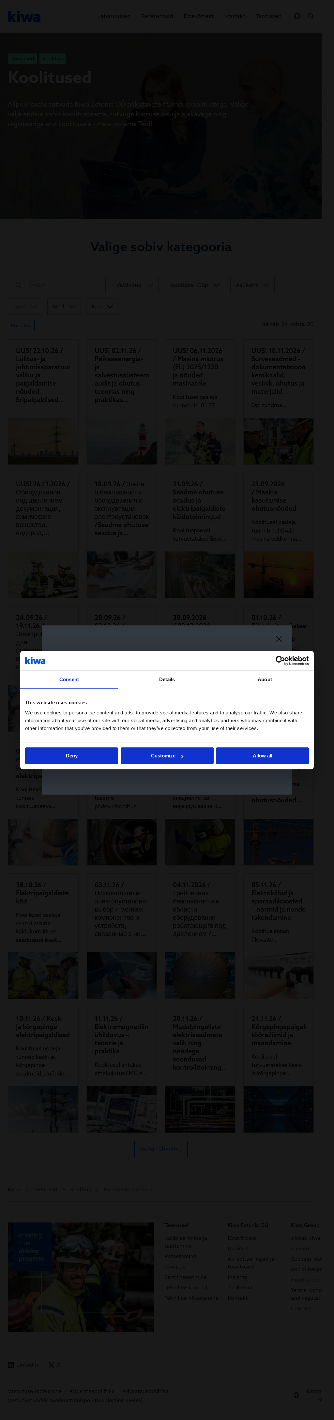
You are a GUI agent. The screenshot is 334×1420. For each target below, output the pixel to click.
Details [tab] (167, 679)
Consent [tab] (69, 679)
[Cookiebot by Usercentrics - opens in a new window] (280, 661)
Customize (163, 755)
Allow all (262, 755)
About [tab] (265, 679)
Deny (72, 755)
